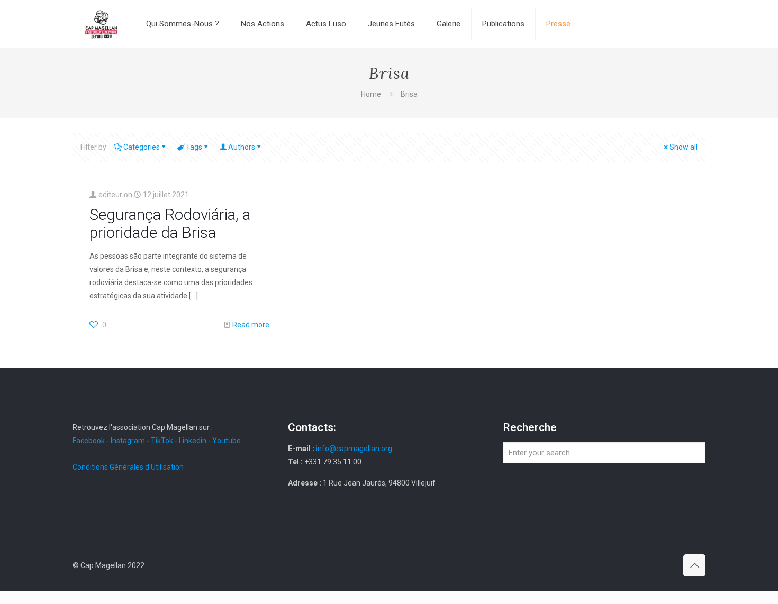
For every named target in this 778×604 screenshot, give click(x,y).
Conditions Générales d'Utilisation (128, 467)
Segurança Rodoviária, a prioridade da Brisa (169, 223)
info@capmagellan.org (354, 448)
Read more (250, 325)
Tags (194, 147)
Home (371, 94)
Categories (141, 147)
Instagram (128, 440)
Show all (684, 147)
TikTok (162, 440)
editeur (110, 194)
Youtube (226, 440)
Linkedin (192, 440)
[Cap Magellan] (101, 24)
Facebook (89, 440)
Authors (241, 147)
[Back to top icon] (694, 565)
